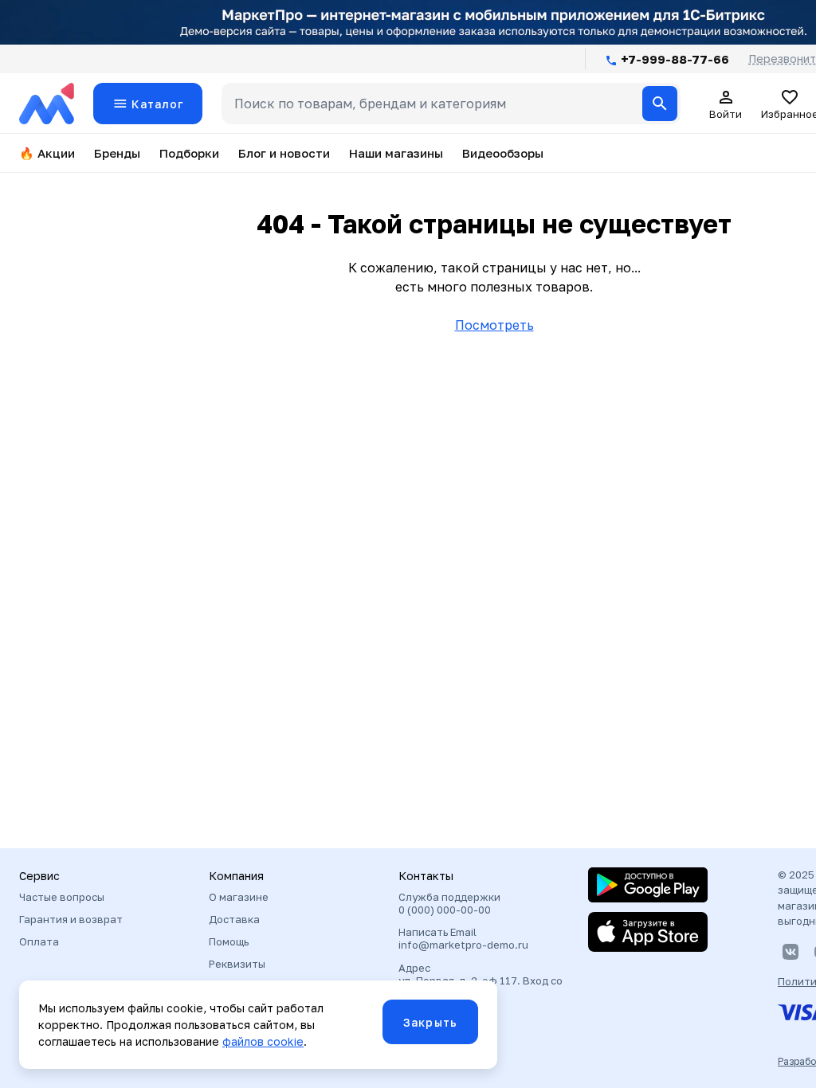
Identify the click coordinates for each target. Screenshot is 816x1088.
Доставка (234, 919)
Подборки (189, 153)
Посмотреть (494, 325)
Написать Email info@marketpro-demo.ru (463, 938)
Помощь (229, 941)
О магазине (239, 896)
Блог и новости (284, 153)
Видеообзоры (502, 153)
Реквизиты (237, 963)
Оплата (39, 941)
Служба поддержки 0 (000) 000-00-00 (449, 903)
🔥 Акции (47, 153)
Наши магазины (396, 153)
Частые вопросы (61, 896)
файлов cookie (263, 1041)
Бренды (117, 153)
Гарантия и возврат (71, 919)
